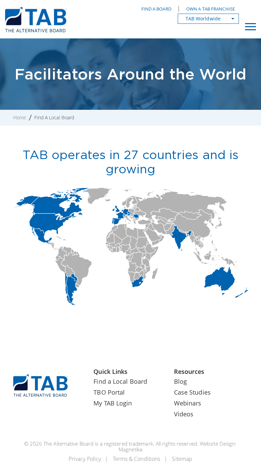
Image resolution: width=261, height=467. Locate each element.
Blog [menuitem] (180, 381)
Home (19, 117)
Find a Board (156, 9)
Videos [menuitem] (184, 414)
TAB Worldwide (203, 18)
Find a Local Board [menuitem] (120, 381)
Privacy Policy (85, 459)
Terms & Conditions (136, 459)
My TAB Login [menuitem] (112, 403)
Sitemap (182, 459)
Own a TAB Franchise (210, 9)
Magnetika (130, 449)
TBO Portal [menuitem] (109, 392)
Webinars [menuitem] (188, 403)
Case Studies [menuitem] (192, 392)
